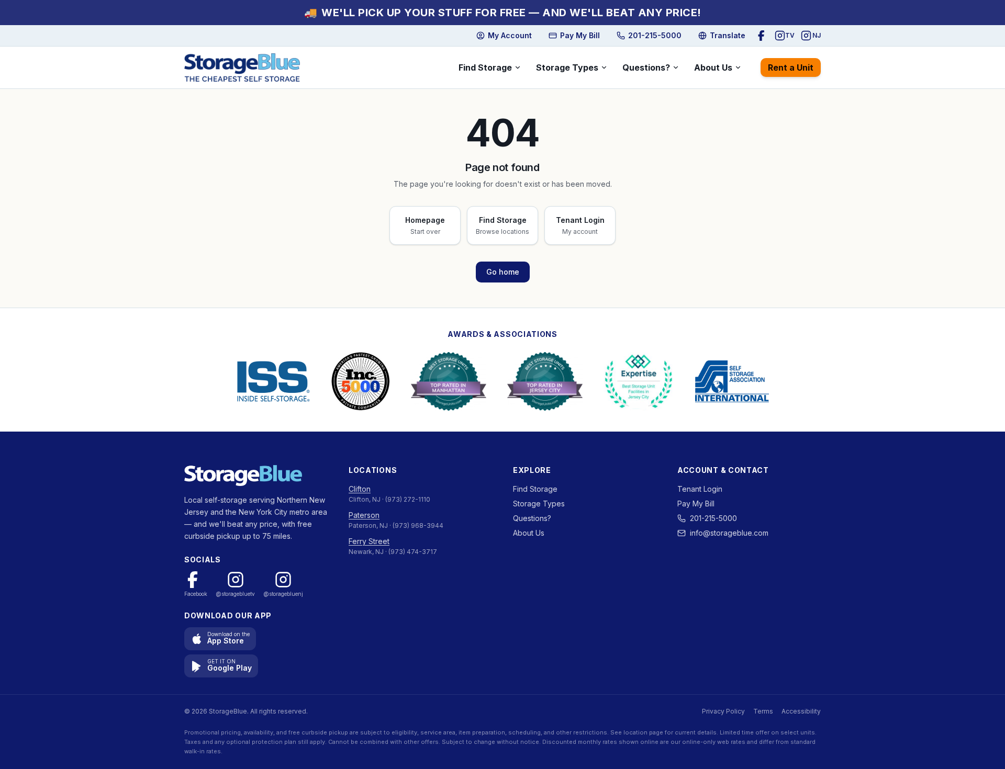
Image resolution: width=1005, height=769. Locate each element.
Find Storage (485, 67)
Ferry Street (369, 541)
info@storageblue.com (729, 532)
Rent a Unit (790, 67)
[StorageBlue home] (242, 67)
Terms (763, 711)
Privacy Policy (723, 711)
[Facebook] (763, 35)
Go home (502, 271)
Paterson (364, 515)
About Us (713, 67)
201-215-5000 (713, 518)
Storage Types (567, 67)
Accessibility (801, 711)
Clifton (360, 488)
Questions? (646, 67)
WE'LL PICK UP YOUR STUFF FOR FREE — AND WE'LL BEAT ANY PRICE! (502, 12)
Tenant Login (699, 488)
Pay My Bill (695, 503)
